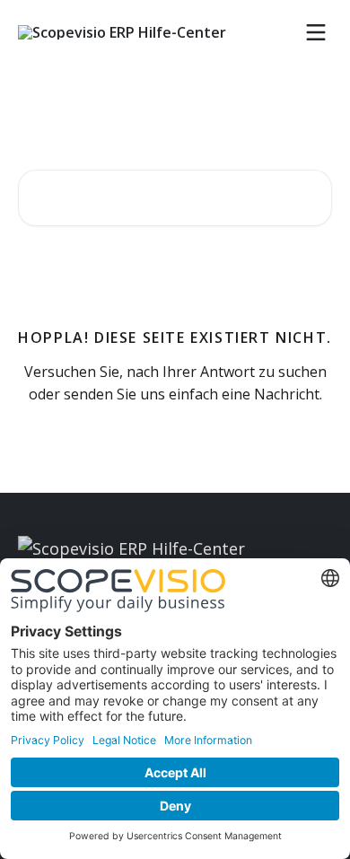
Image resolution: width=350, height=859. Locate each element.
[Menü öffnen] (316, 32)
